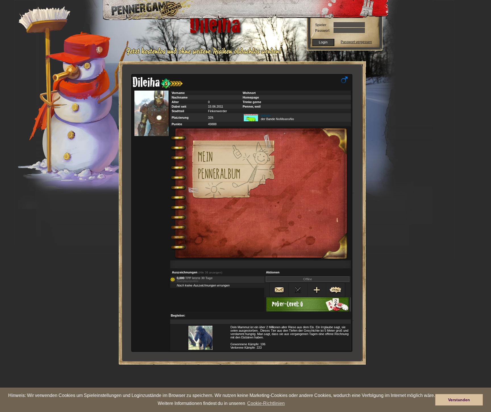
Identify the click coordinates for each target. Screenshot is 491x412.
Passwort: (322, 31)
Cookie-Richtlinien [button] (266, 403)
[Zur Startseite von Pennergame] (142, 8)
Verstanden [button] (459, 400)
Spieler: (321, 25)
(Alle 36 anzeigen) (210, 272)
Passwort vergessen (356, 42)
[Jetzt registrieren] (205, 54)
